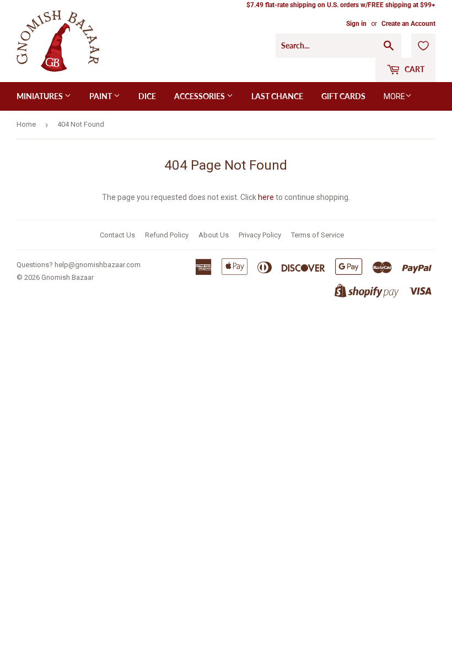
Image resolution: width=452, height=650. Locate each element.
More (394, 96)
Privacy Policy (260, 235)
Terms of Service (317, 235)
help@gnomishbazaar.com (98, 265)
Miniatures (40, 96)
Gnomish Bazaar (67, 277)
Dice (147, 96)
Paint (101, 96)
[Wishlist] (423, 46)
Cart (413, 69)
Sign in (356, 24)
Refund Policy (167, 235)
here (266, 197)
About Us (213, 235)
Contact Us (117, 235)
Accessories (200, 96)
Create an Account (408, 24)
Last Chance (277, 96)
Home (26, 124)
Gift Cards (343, 96)
